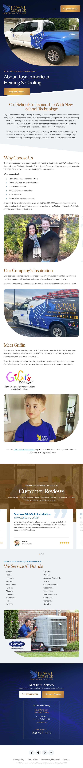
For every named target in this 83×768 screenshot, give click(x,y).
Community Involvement (24, 449)
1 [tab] (39, 554)
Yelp (51, 752)
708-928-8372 (30, 694)
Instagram (45, 752)
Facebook (32, 752)
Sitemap (66, 760)
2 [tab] (41, 554)
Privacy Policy (18, 760)
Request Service (70, 8)
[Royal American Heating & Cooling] (14, 8)
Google (38, 752)
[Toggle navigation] (54, 9)
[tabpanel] (41, 527)
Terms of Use (32, 760)
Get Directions (41, 722)
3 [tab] (43, 554)
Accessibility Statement (50, 760)
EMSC (65, 763)
